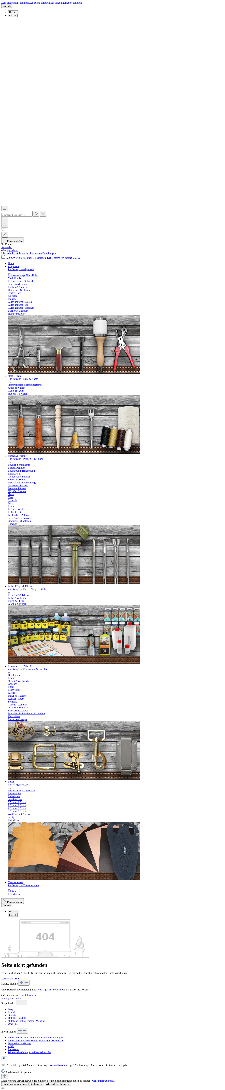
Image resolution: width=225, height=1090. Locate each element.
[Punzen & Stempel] (74, 583)
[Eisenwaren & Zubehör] (74, 778)
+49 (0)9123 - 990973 (49, 989)
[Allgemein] (74, 373)
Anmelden (6, 247)
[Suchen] (35, 214)
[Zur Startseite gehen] (112, 204)
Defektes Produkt (17, 1018)
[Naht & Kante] (74, 453)
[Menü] (4, 208)
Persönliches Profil (22, 253)
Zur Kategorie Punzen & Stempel (25, 458)
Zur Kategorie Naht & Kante (23, 378)
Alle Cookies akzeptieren (58, 1084)
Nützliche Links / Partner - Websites (26, 1021)
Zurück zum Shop (10, 978)
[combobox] (16, 215)
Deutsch (13, 12)
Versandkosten (57, 1065)
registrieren (12, 250)
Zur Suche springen (39, 2)
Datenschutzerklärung (19, 1043)
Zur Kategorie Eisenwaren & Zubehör (28, 669)
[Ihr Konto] (4, 235)
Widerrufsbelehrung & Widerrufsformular (29, 1052)
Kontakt (12, 1012)
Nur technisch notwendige (15, 1084)
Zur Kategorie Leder (18, 784)
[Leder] (74, 879)
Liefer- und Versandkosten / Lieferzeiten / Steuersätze (35, 1040)
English (12, 15)
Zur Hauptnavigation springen (66, 2)
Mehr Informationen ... (103, 1080)
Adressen (37, 253)
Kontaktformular (27, 995)
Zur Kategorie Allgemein (21, 269)
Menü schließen (14, 241)
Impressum (13, 1049)
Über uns (12, 1023)
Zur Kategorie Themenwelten (23, 885)
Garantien (13, 1015)
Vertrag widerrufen (11, 998)
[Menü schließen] (9, 273)
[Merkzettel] (3, 230)
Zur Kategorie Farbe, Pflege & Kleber (27, 589)
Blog (10, 1009)
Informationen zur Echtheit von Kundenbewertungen (35, 1037)
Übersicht (6, 253)
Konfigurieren (36, 1084)
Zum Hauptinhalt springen (15, 2)
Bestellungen (49, 253)
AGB (11, 1046)
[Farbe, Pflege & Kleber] (74, 663)
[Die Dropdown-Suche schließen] (43, 214)
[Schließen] (2, 1088)
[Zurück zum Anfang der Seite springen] (4, 1076)
